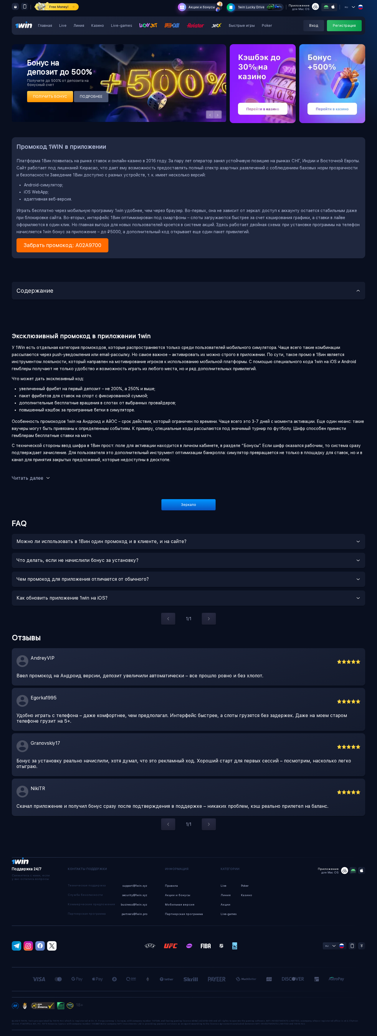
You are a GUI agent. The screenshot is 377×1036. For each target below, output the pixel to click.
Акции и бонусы (201, 7)
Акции (225, 904)
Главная (45, 26)
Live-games (121, 26)
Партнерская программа (184, 914)
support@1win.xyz (134, 885)
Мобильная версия (179, 904)
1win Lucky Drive (251, 7)
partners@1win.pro (134, 914)
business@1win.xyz (134, 904)
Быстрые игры (242, 26)
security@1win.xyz (134, 895)
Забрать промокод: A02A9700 (62, 245)
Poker (267, 26)
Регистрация (344, 26)
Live (63, 26)
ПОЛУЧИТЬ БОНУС (50, 97)
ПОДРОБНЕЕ (91, 97)
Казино (97, 26)
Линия (79, 26)
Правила (171, 885)
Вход (313, 26)
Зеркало (188, 505)
